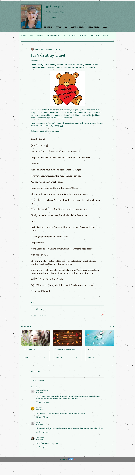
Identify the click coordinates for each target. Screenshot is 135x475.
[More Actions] (103, 391)
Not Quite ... (92, 349)
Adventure (40, 35)
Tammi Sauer (83, 35)
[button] (111, 35)
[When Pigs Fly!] (35, 338)
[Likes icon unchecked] (37, 402)
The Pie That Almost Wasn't (66, 349)
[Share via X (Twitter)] (37, 309)
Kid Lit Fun (55, 6)
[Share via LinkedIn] (41, 309)
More (104, 35)
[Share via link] (46, 309)
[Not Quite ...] (99, 338)
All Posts (23, 35)
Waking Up (72, 35)
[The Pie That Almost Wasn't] (67, 338)
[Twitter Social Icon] (71, 459)
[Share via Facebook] (32, 309)
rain (64, 35)
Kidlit (31, 35)
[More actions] (103, 49)
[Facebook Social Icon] (69, 459)
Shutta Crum (95, 35)
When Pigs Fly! (29, 349)
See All (112, 326)
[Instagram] (74, 459)
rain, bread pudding (53, 35)
